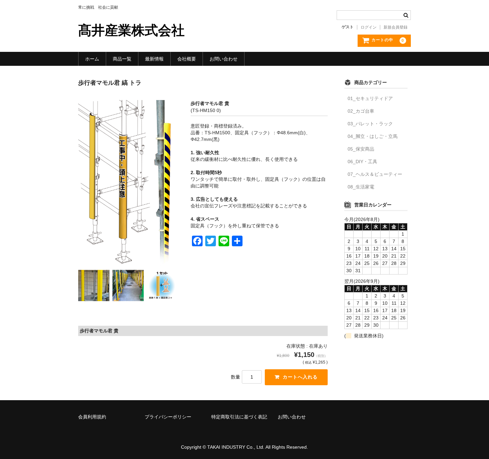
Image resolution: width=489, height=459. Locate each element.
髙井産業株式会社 (131, 30)
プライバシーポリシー (168, 416)
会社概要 (186, 58)
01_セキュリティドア (370, 98)
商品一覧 (122, 58)
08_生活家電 (361, 186)
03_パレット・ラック (370, 123)
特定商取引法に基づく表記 (239, 416)
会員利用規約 (92, 416)
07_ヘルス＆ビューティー (375, 174)
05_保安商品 (361, 149)
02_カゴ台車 (361, 111)
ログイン (369, 27)
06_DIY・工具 (362, 161)
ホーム (92, 58)
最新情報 (154, 58)
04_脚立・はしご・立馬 (373, 136)
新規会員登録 (396, 27)
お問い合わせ (224, 58)
